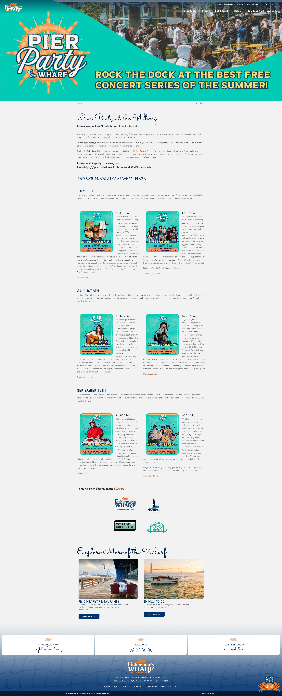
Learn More (87, 616)
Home (79, 103)
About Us (269, 4)
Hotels (237, 10)
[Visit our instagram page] (132, 650)
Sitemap (137, 687)
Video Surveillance (169, 687)
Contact (126, 687)
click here (118, 488)
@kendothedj (82, 277)
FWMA (116, 687)
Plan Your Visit (255, 10)
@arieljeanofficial (150, 374)
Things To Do (189, 10)
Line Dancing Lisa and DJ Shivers (186, 295)
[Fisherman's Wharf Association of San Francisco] (14, 7)
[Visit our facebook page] (138, 650)
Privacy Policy (151, 687)
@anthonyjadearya (85, 377)
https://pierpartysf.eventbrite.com (104, 167)
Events (206, 10)
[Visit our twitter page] (150, 650)
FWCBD (107, 687)
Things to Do (154, 601)
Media (240, 4)
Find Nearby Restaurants (99, 601)
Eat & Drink (221, 10)
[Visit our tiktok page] (144, 650)
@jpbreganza (82, 473)
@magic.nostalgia (150, 476)
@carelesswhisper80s (152, 273)
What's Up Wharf (254, 4)
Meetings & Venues (225, 4)
